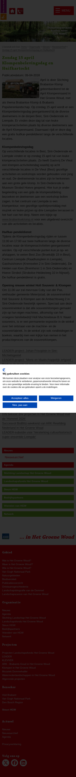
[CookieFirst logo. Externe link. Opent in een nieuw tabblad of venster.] (4, 369)
